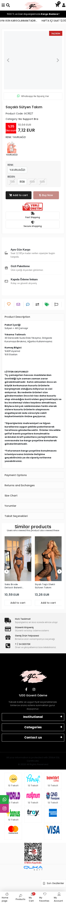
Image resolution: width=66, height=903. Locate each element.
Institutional (33, 717)
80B (22, 182)
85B (32, 182)
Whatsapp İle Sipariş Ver (35, 96)
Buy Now (47, 195)
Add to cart (20, 195)
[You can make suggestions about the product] (57, 304)
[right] (59, 571)
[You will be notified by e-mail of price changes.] (47, 304)
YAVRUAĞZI (17, 170)
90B (42, 182)
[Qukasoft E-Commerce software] (33, 868)
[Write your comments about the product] (28, 304)
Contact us (33, 737)
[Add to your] (38, 304)
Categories (33, 727)
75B (12, 182)
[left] (7, 571)
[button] (8, 60)
